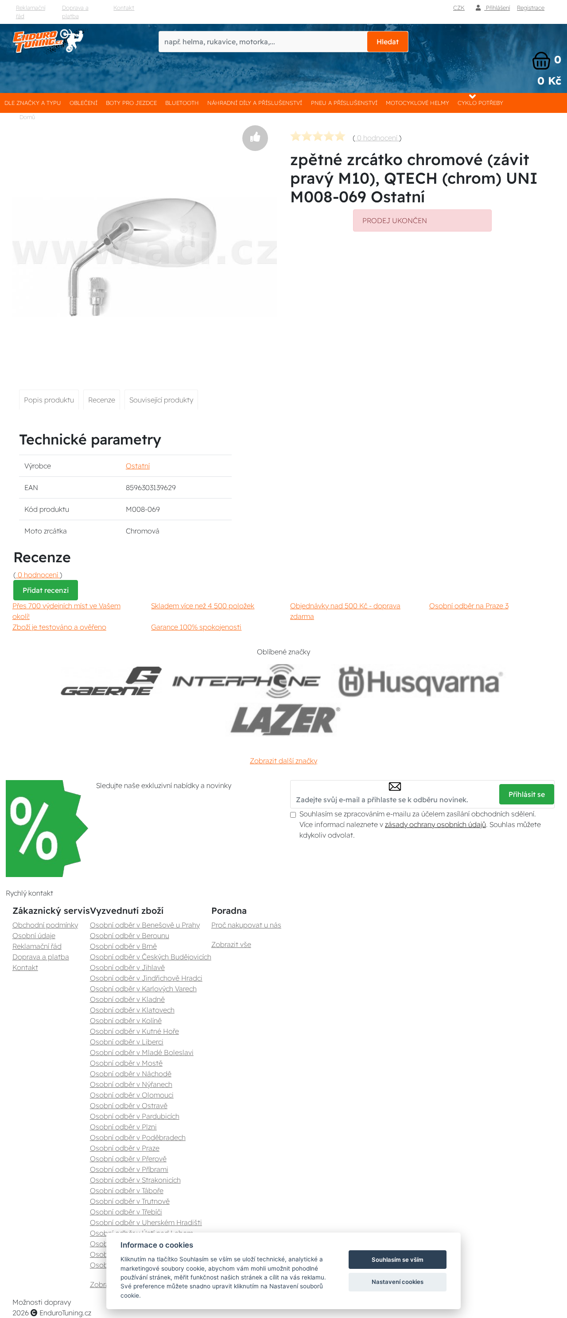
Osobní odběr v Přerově (128, 1158)
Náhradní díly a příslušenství (254, 102)
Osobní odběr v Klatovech (132, 1009)
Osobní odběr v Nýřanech (131, 1084)
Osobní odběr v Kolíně (126, 1020)
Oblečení (83, 102)
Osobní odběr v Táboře (126, 1190)
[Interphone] (246, 681)
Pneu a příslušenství (344, 102)
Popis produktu (49, 399)
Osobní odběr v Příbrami (129, 1169)
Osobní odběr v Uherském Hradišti (146, 1222)
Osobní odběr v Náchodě (130, 1073)
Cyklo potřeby (480, 102)
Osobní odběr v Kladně (127, 999)
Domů (27, 116)
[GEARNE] (111, 681)
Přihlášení (497, 7)
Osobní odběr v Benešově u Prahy (145, 924)
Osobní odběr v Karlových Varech (143, 988)
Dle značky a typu (32, 102)
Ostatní (138, 465)
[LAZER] (283, 720)
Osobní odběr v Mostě (126, 1063)
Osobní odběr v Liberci (126, 1041)
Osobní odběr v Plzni (123, 1126)
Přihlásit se (527, 794)
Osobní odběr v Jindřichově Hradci (146, 978)
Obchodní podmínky (45, 924)
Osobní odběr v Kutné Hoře (134, 1031)
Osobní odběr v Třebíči (126, 1211)
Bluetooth (182, 102)
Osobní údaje (33, 935)
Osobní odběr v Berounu (129, 935)
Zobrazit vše (231, 944)
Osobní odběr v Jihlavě (127, 967)
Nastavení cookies (397, 1281)
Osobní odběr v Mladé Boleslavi (142, 1052)
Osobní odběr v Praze (124, 1148)
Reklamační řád (30, 11)
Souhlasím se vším (397, 1259)
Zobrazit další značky (283, 760)
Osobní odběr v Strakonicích (135, 1179)
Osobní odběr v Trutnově (130, 1201)
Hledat (388, 41)
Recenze (101, 399)
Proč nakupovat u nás (246, 924)
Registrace (530, 7)
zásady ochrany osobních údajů (435, 824)
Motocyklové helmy (417, 102)
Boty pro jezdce (131, 102)
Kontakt (123, 7)
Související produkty (161, 399)
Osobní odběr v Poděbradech (138, 1137)
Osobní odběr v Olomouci (132, 1094)
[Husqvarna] (418, 681)
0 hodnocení (377, 137)
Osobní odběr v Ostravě (128, 1105)
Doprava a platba (75, 11)
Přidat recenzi (46, 590)
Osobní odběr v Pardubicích (134, 1116)
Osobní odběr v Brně (123, 946)
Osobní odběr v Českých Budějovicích (150, 956)
